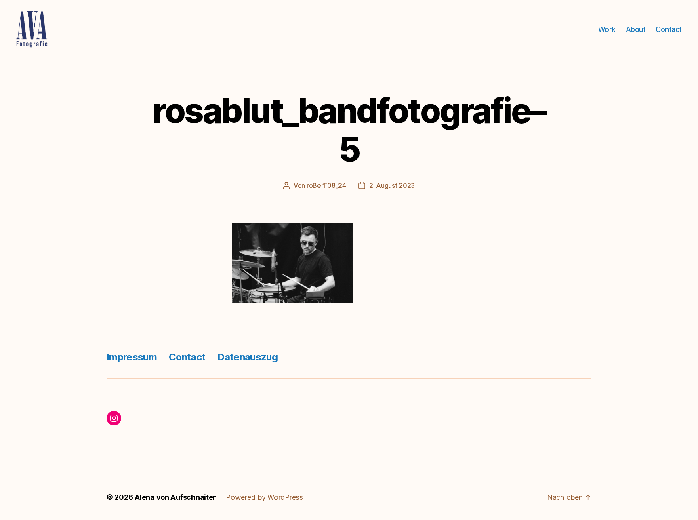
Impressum (132, 357)
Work (607, 29)
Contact (669, 29)
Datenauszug (247, 357)
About (636, 29)
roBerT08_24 (326, 185)
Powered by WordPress (264, 497)
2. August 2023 (392, 185)
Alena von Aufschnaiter (175, 497)
